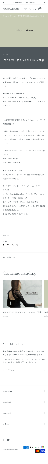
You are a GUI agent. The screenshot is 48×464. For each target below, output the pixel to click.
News (12, 16)
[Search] (30, 9)
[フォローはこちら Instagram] (8, 440)
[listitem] (4, 245)
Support (6, 412)
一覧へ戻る (11, 257)
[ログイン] (34, 9)
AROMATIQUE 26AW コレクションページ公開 (22, 312)
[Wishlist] (26, 9)
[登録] (44, 370)
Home (5, 16)
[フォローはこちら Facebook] (3, 440)
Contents (7, 401)
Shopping (7, 390)
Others (6, 423)
